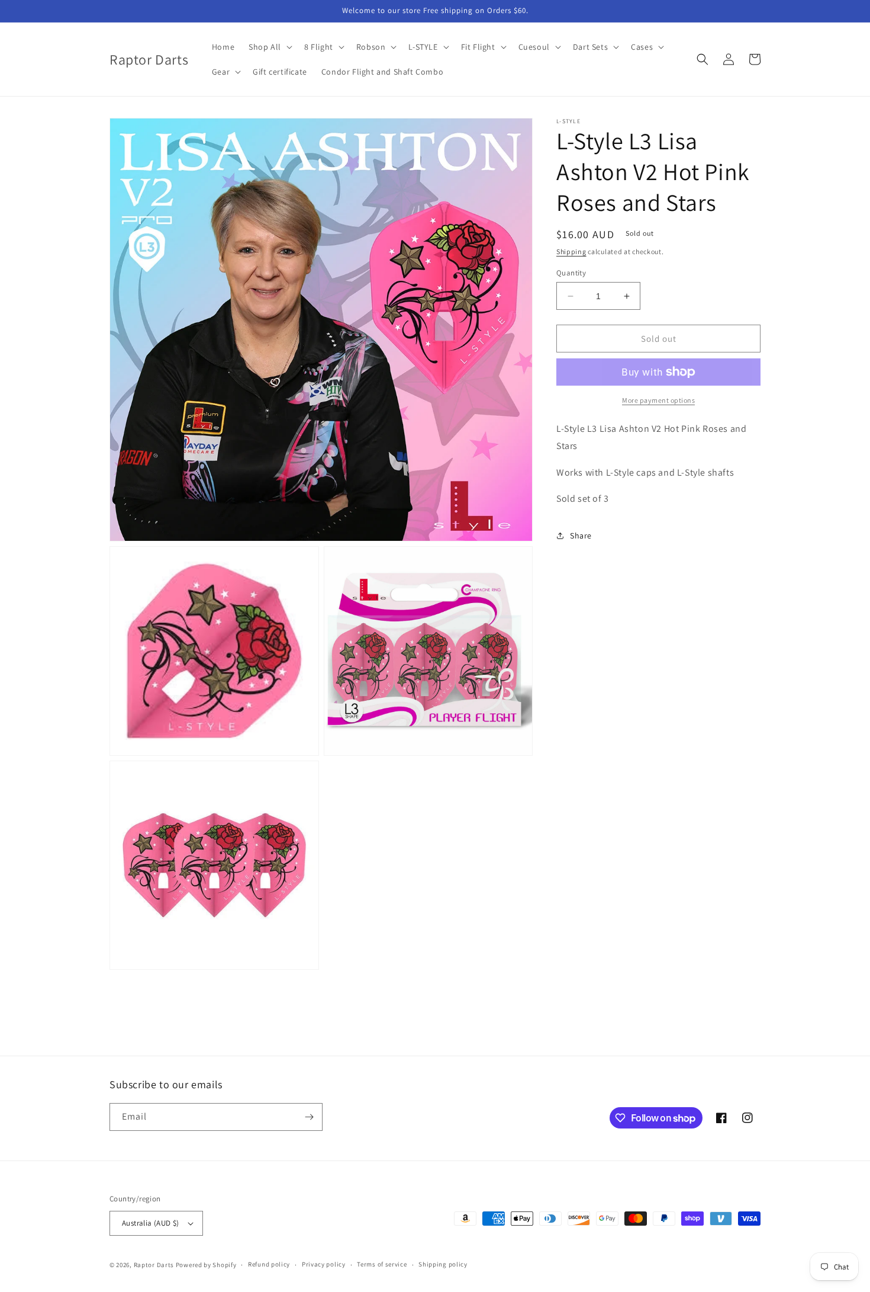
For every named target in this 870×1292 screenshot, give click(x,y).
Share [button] (581, 535)
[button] (269, 46)
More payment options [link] (658, 400)
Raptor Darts (154, 1265)
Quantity (571, 273)
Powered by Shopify (206, 1265)
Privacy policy (324, 1264)
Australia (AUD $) (150, 1223)
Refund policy (269, 1264)
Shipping (571, 251)
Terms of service (382, 1264)
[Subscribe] (309, 1117)
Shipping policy (443, 1264)
